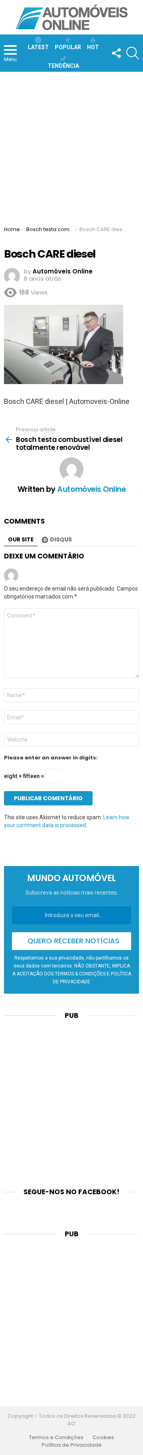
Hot (93, 47)
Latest (38, 47)
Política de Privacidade (72, 1445)
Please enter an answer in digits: (51, 758)
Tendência (63, 66)
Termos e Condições (56, 1437)
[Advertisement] (71, 147)
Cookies (103, 1437)
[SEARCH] (132, 53)
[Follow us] (116, 53)
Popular (68, 47)
